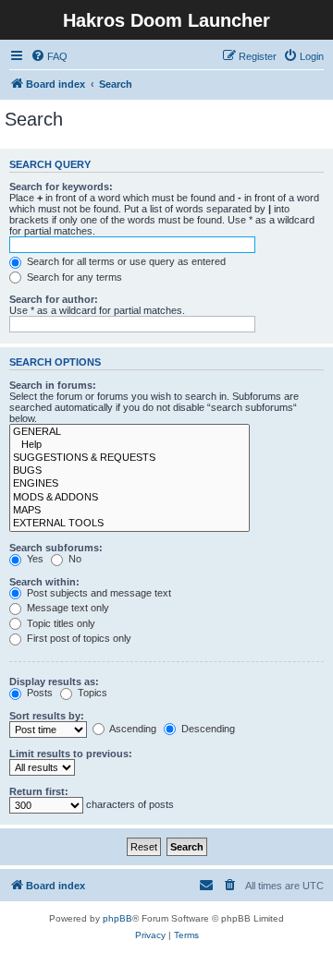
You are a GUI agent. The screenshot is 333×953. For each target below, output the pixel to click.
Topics (91, 692)
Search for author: (53, 299)
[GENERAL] (129, 432)
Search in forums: (52, 385)
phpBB (117, 918)
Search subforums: (56, 547)
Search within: (44, 581)
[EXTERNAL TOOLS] (129, 523)
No (73, 558)
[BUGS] (129, 470)
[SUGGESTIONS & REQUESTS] (129, 458)
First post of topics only (77, 638)
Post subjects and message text (97, 592)
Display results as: (54, 681)
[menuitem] (49, 56)
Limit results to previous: (70, 753)
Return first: (38, 791)
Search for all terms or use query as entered (125, 261)
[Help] (129, 445)
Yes (33, 558)
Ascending (131, 728)
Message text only (66, 607)
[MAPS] (129, 510)
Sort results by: (46, 715)
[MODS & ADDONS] (129, 497)
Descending (207, 728)
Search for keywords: (61, 186)
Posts (38, 692)
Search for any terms (73, 277)
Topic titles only (59, 623)
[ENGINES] (129, 483)
